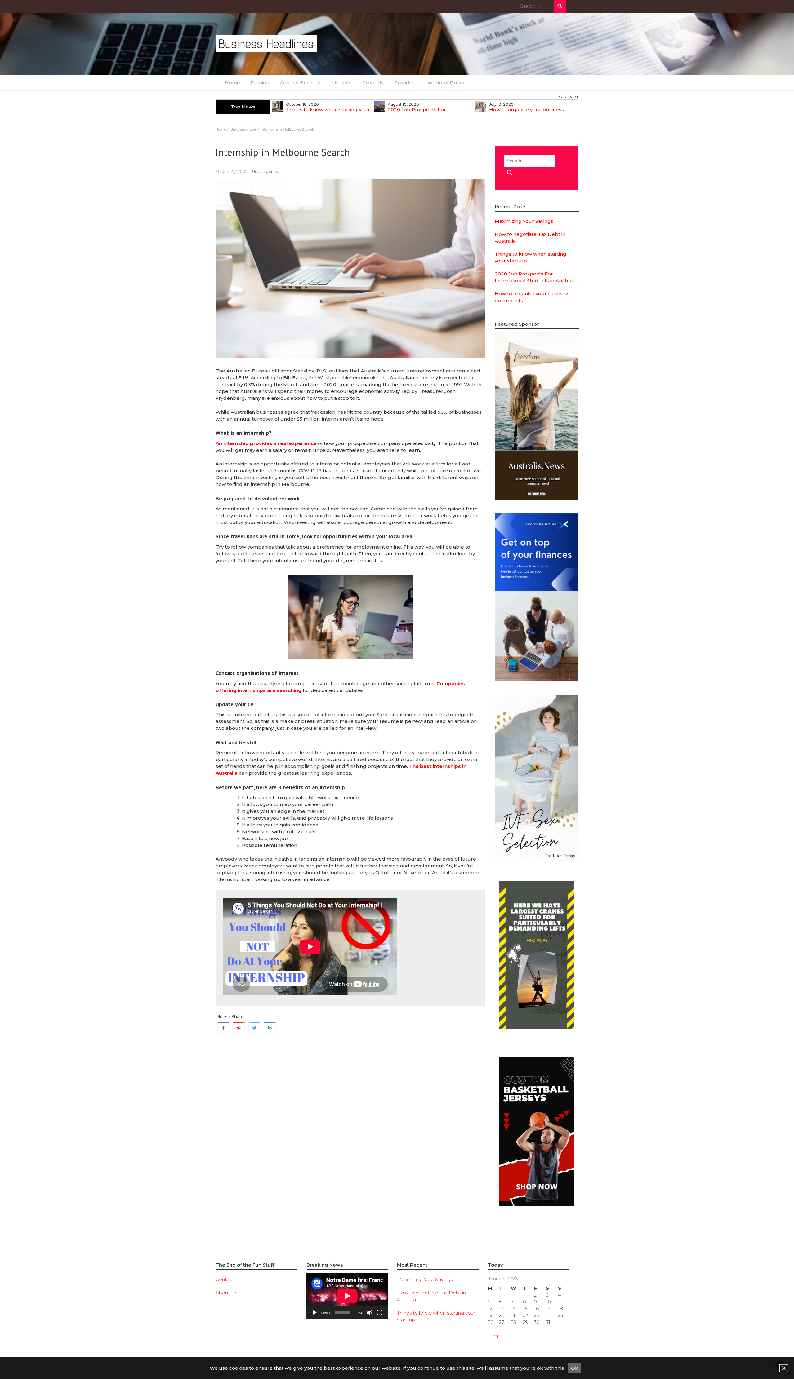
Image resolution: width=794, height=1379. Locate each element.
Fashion (260, 83)
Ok (574, 1368)
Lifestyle (342, 83)
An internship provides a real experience (266, 443)
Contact (225, 1279)
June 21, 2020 (233, 171)
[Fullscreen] (380, 1313)
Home (232, 83)
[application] (347, 1296)
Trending (405, 83)
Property (373, 83)
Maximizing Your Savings (524, 221)
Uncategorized (266, 171)
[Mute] (370, 1313)
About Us (226, 1293)
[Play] (314, 1313)
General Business (301, 83)
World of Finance (448, 83)
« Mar (494, 1336)
